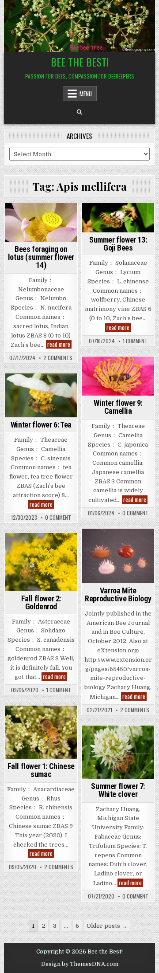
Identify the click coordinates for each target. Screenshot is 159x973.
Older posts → (107, 925)
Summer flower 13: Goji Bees (118, 243)
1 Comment (135, 341)
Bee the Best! (80, 62)
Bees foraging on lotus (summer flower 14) (41, 257)
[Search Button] (79, 112)
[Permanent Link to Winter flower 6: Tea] (41, 395)
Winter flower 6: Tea (41, 424)
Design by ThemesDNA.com (79, 964)
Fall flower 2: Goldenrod (41, 602)
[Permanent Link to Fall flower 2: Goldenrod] (41, 562)
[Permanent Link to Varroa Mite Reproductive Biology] (118, 556)
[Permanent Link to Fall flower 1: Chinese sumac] (41, 732)
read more (59, 344)
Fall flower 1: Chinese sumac (41, 770)
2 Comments (57, 358)
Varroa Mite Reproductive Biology (118, 594)
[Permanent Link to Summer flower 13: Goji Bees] (118, 217)
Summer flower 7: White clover (118, 790)
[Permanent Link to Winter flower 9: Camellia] (118, 376)
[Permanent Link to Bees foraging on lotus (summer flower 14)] (41, 222)
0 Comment (135, 513)
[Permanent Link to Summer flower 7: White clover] (118, 752)
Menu (86, 93)
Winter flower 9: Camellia (118, 407)
